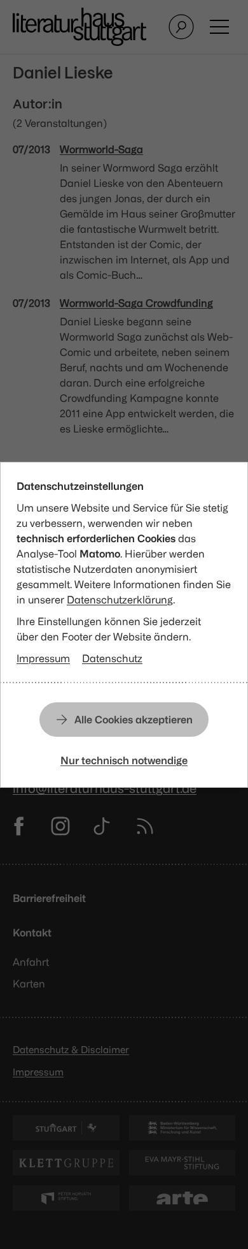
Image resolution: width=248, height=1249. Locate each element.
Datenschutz (112, 658)
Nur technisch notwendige (124, 760)
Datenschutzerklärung (120, 599)
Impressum (43, 658)
